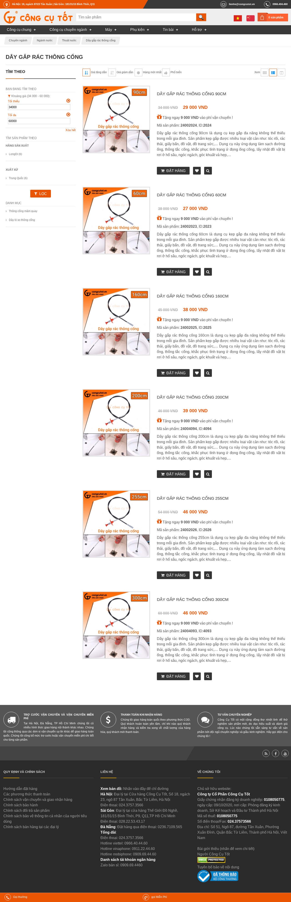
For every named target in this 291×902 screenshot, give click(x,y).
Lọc (43, 194)
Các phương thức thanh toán (26, 794)
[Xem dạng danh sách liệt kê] (273, 72)
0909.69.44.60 (144, 854)
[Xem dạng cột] (281, 72)
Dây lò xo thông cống (22, 220)
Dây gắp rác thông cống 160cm (192, 296)
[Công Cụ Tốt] (38, 22)
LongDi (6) (15, 154)
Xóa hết (70, 130)
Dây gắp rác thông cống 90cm (191, 94)
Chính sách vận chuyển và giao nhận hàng (37, 800)
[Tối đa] (68, 114)
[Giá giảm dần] (112, 72)
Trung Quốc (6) (18, 178)
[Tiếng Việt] (238, 18)
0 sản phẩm (275, 17)
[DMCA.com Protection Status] (211, 862)
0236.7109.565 (170, 827)
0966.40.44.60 (136, 843)
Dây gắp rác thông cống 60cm (191, 195)
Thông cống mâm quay (23, 211)
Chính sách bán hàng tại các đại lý (31, 827)
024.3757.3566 (131, 805)
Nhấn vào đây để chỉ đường (145, 789)
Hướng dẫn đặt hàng (20, 789)
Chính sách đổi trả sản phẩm (26, 810)
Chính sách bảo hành (20, 805)
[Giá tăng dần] (86, 72)
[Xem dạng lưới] (264, 72)
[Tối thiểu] (68, 100)
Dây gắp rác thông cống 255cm (192, 498)
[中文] (250, 18)
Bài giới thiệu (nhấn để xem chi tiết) (225, 849)
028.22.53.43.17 (132, 821)
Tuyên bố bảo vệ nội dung (218, 867)
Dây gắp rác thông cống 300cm (192, 599)
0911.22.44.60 (143, 849)
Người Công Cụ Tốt (213, 854)
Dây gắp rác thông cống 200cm (192, 397)
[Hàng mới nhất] (138, 72)
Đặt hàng (176, 171)
